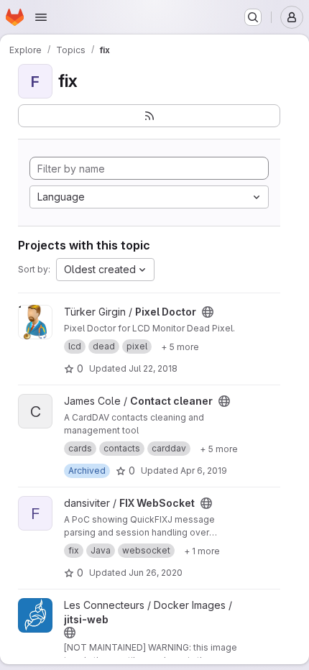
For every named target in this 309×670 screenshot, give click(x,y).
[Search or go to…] (253, 17)
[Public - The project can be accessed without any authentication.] (207, 312)
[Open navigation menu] (40, 17)
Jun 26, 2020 (156, 572)
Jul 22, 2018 (153, 368)
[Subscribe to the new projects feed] (149, 115)
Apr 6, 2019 (203, 470)
